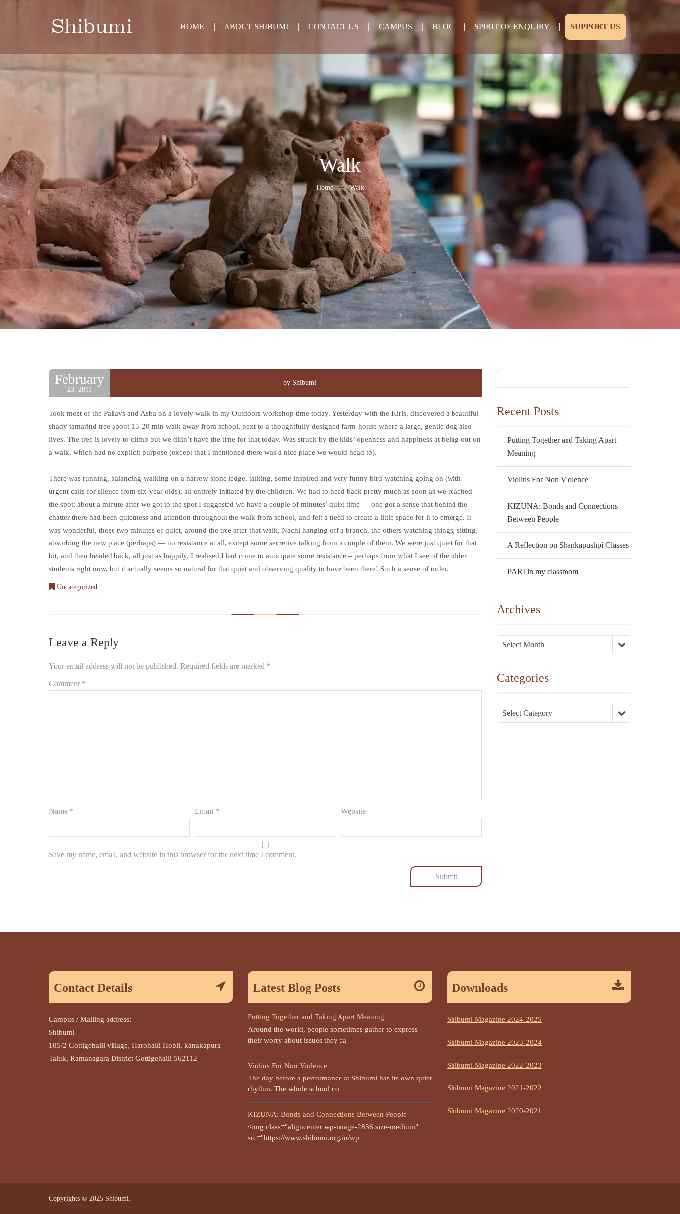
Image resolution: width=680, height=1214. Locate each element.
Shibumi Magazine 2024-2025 (494, 1019)
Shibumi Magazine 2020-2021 (494, 1111)
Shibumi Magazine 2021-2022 (494, 1088)
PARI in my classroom (542, 571)
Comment (67, 683)
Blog (443, 26)
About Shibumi (256, 26)
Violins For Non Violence (547, 479)
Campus (395, 26)
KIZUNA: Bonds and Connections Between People (327, 1114)
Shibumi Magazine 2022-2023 (494, 1065)
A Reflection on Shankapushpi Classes (568, 545)
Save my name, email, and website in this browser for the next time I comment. (172, 854)
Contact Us (333, 26)
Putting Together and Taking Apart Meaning (316, 1017)
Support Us (595, 26)
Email (207, 811)
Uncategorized (77, 587)
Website (353, 811)
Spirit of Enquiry (512, 26)
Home (192, 26)
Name (61, 811)
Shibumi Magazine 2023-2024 (494, 1042)
